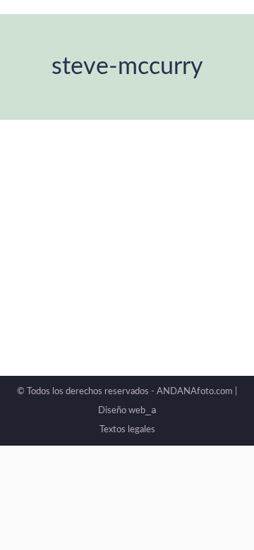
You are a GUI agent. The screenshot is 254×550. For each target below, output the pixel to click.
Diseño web (127, 410)
